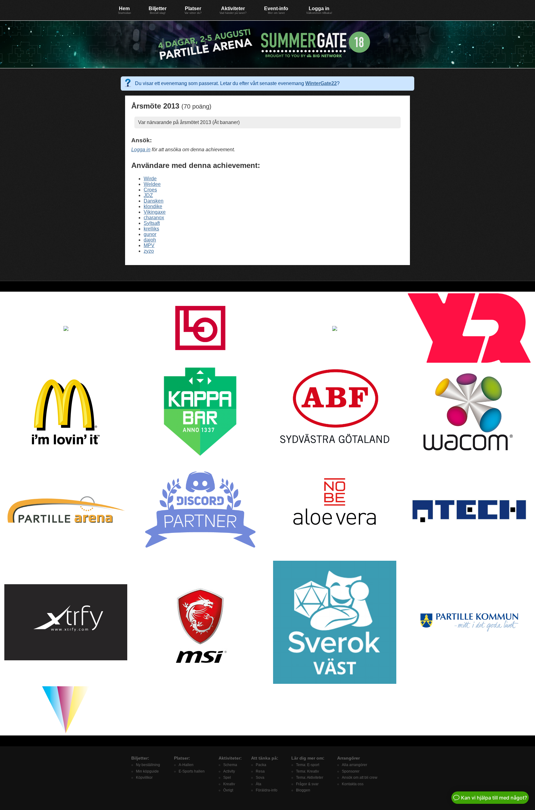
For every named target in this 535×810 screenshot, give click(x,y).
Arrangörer (348, 758)
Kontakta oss (352, 784)
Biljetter (158, 10)
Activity (229, 771)
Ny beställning (148, 765)
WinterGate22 (321, 83)
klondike (153, 206)
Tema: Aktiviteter (309, 777)
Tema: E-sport (307, 765)
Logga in (319, 10)
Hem (124, 10)
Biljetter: (140, 758)
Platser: (182, 758)
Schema (230, 765)
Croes (150, 189)
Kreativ (229, 784)
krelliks (151, 228)
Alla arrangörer (354, 765)
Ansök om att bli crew (359, 777)
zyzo (149, 251)
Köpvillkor (144, 777)
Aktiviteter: (230, 758)
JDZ (148, 195)
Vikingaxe (155, 212)
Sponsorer (350, 771)
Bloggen (303, 790)
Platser (193, 10)
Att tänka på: (264, 758)
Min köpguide (147, 771)
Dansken (153, 201)
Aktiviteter (233, 10)
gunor (150, 234)
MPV (149, 245)
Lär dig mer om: (307, 758)
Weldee (152, 184)
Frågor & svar (307, 784)
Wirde (150, 178)
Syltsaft (152, 223)
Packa (261, 765)
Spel (227, 777)
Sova (260, 777)
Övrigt (228, 790)
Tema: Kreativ (307, 771)
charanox (154, 217)
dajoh (150, 239)
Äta (258, 784)
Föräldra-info (266, 790)
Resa (260, 771)
